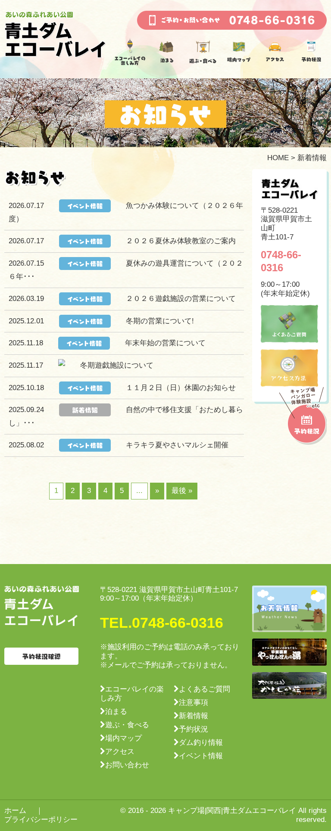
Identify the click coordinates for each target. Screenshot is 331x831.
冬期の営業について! (160, 321)
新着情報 (193, 716)
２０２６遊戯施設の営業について (181, 299)
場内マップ (123, 738)
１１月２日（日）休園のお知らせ (181, 388)
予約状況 (193, 729)
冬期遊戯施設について (116, 365)
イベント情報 (201, 756)
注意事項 (193, 702)
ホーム (15, 810)
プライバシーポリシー (41, 819)
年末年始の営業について (165, 343)
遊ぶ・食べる (127, 725)
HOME (278, 158)
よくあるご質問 (204, 689)
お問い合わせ (127, 765)
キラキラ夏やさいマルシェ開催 (177, 445)
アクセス (119, 751)
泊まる (116, 711)
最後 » (182, 491)
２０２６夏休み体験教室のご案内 (181, 241)
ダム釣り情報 (201, 742)
